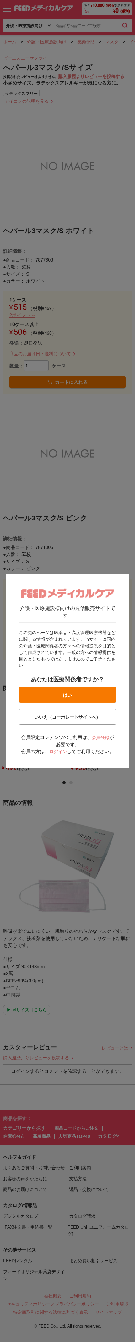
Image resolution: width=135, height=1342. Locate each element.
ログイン (58, 751)
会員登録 (100, 737)
